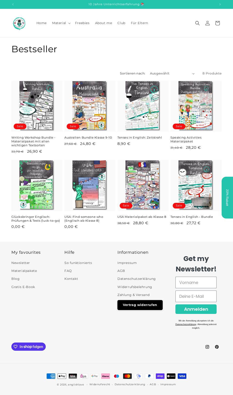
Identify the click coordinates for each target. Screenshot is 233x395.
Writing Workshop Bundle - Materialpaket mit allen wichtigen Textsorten (33, 141)
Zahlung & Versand (133, 295)
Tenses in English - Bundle (191, 217)
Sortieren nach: (132, 73)
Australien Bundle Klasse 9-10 (88, 137)
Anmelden (196, 309)
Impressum (127, 263)
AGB (121, 271)
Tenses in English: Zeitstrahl (139, 137)
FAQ (68, 271)
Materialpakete (24, 271)
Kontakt (71, 279)
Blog (15, 279)
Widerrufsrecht (99, 384)
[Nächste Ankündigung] (220, 4)
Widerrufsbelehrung (134, 287)
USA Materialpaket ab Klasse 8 (141, 217)
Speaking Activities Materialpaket (185, 139)
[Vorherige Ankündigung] (13, 4)
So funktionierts (78, 263)
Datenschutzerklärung (136, 279)
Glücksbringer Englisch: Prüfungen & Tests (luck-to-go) (35, 218)
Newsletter (20, 263)
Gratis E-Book (23, 287)
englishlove (76, 384)
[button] (60, 23)
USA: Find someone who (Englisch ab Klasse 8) (83, 218)
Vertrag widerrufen (140, 305)
